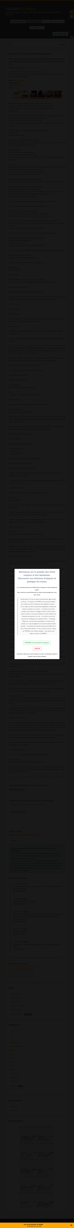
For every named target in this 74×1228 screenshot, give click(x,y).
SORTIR (37, 648)
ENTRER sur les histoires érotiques (37, 642)
